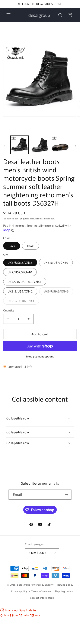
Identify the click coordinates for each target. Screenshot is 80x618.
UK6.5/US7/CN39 (56, 262)
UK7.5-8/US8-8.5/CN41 (25, 281)
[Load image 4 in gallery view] (60, 145)
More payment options (40, 356)
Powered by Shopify (42, 584)
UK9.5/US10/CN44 (23, 301)
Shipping (24, 218)
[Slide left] (4, 146)
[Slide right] (75, 146)
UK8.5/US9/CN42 (20, 291)
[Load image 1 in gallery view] (19, 145)
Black (12, 246)
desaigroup (23, 584)
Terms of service (41, 591)
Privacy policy (19, 591)
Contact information (42, 597)
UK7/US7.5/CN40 (20, 272)
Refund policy (65, 584)
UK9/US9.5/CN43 (58, 292)
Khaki (30, 246)
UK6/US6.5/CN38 (20, 262)
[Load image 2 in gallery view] (40, 145)
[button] (8, 15)
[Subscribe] (66, 495)
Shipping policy (64, 591)
